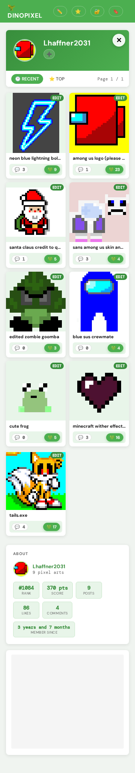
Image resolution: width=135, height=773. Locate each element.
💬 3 (20, 169)
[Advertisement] (67, 702)
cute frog (19, 426)
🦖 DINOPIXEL (25, 11)
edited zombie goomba (34, 337)
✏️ (23, 146)
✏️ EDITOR (60, 11)
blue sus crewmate (93, 337)
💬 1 (83, 169)
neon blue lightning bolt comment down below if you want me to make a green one (36, 158)
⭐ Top (56, 79)
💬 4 (20, 526)
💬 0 (20, 348)
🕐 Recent (27, 79)
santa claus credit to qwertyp (36, 247)
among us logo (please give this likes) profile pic (99, 158)
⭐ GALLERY (79, 11)
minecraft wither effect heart (99, 426)
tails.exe (18, 515)
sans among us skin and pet (99, 247)
